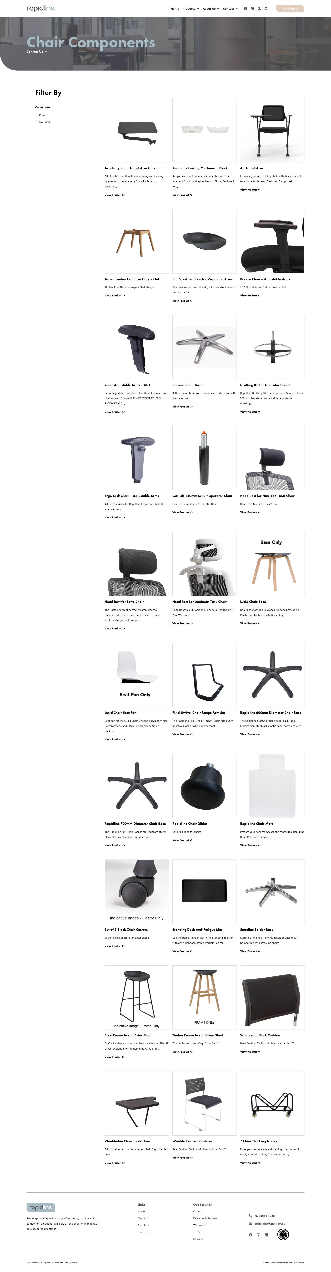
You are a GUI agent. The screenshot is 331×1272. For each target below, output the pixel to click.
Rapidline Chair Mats (256, 823)
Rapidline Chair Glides (190, 823)
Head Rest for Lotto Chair (124, 601)
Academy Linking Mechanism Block (200, 168)
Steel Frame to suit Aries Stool (128, 1035)
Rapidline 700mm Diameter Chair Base (135, 823)
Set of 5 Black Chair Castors (126, 929)
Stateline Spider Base (256, 929)
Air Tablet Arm (251, 168)
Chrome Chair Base (187, 385)
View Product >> (115, 194)
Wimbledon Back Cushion (260, 1035)
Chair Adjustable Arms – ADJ (127, 385)
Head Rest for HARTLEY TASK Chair (267, 496)
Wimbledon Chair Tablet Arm (127, 1141)
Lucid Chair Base (253, 601)
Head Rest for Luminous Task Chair (199, 601)
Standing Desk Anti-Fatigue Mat (197, 929)
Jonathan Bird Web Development (290, 1262)
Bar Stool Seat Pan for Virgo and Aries (202, 279)
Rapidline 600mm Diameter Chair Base (270, 712)
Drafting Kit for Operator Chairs (265, 385)
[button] (191, 8)
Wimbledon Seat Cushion (192, 1141)
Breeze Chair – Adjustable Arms (265, 279)
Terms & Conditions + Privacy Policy (61, 1262)
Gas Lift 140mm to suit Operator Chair (202, 496)
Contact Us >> (37, 51)
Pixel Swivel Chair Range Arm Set (198, 712)
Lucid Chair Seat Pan (121, 712)
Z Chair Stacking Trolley (258, 1141)
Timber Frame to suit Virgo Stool (197, 1035)
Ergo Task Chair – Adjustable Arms (132, 496)
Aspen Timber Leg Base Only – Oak (132, 279)
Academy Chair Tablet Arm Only (130, 168)
